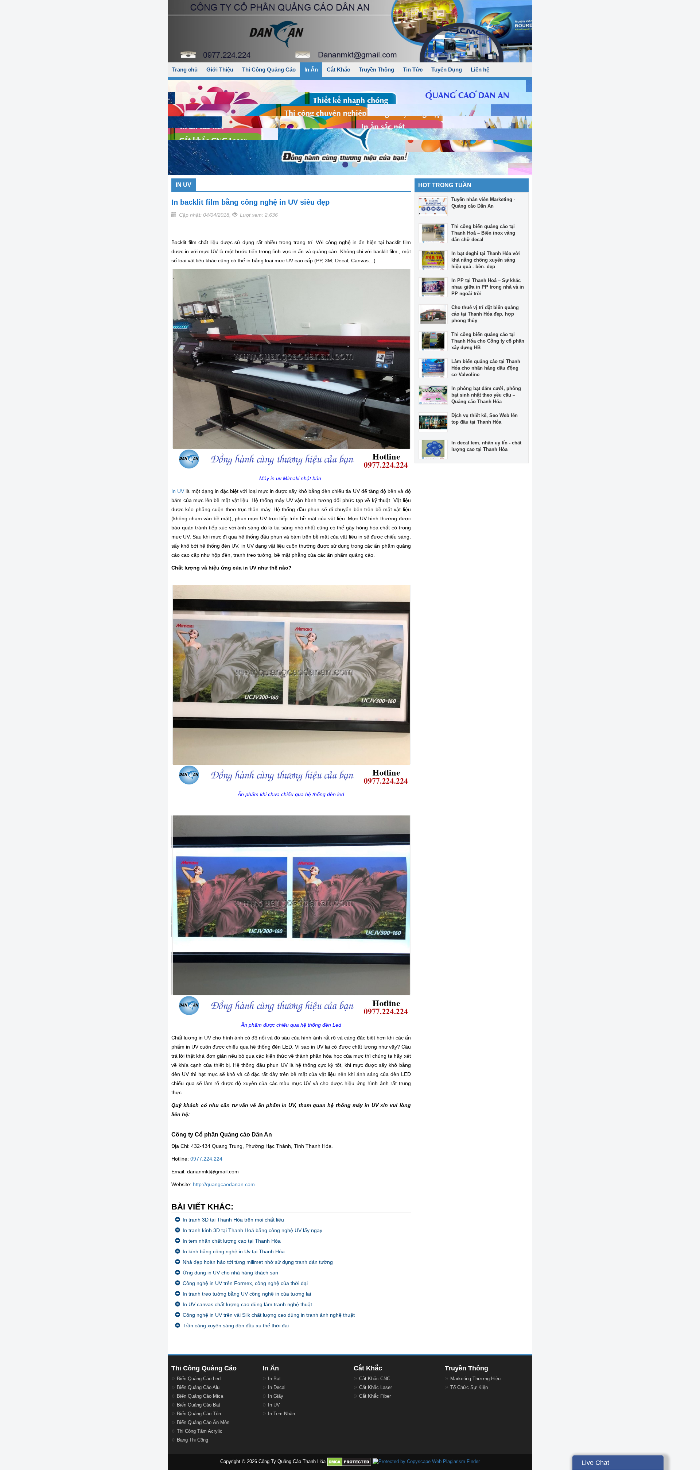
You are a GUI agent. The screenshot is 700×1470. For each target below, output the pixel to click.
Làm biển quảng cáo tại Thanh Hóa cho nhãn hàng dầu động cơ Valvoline (485, 368)
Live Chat (595, 1462)
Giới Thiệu (219, 69)
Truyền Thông (376, 69)
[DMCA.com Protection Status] (349, 1461)
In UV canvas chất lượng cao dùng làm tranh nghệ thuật (247, 1304)
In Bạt (274, 1378)
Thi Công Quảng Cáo (269, 69)
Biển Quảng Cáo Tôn (199, 1413)
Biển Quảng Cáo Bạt (198, 1405)
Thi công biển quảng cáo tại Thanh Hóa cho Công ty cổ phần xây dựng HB (487, 341)
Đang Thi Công (192, 1440)
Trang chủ (185, 69)
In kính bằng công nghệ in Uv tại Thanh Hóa (234, 1251)
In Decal (276, 1387)
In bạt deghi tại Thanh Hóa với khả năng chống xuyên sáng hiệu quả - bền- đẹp (485, 260)
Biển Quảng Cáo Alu (198, 1387)
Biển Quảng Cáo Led (199, 1378)
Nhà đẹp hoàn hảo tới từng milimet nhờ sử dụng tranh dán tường (258, 1262)
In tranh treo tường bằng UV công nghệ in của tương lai (247, 1294)
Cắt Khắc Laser (375, 1387)
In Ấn (311, 69)
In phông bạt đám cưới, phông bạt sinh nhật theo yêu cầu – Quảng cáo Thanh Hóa (486, 395)
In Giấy (275, 1396)
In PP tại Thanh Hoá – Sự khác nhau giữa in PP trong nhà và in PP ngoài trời (487, 287)
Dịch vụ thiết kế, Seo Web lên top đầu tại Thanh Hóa (484, 419)
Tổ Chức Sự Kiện (469, 1387)
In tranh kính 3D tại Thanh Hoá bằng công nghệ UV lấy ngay (252, 1230)
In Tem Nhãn (281, 1413)
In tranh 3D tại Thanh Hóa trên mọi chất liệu (233, 1220)
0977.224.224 (206, 1159)
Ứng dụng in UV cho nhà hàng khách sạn (230, 1273)
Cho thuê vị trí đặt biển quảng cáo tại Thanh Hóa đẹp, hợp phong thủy (485, 314)
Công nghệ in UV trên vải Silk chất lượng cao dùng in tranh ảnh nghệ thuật (269, 1315)
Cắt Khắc (338, 69)
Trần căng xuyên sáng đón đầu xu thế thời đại (236, 1325)
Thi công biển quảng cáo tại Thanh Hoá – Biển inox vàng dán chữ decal (483, 233)
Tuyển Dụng (446, 69)
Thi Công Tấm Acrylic (199, 1431)
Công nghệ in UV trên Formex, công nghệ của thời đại (245, 1283)
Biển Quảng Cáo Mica (200, 1396)
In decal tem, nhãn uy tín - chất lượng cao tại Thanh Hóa (486, 446)
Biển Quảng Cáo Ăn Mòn (203, 1422)
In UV (177, 491)
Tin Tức (413, 69)
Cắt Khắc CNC (374, 1378)
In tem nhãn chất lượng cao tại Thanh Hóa (232, 1241)
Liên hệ (480, 69)
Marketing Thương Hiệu (475, 1378)
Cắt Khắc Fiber (375, 1396)
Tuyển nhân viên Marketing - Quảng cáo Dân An (483, 203)
